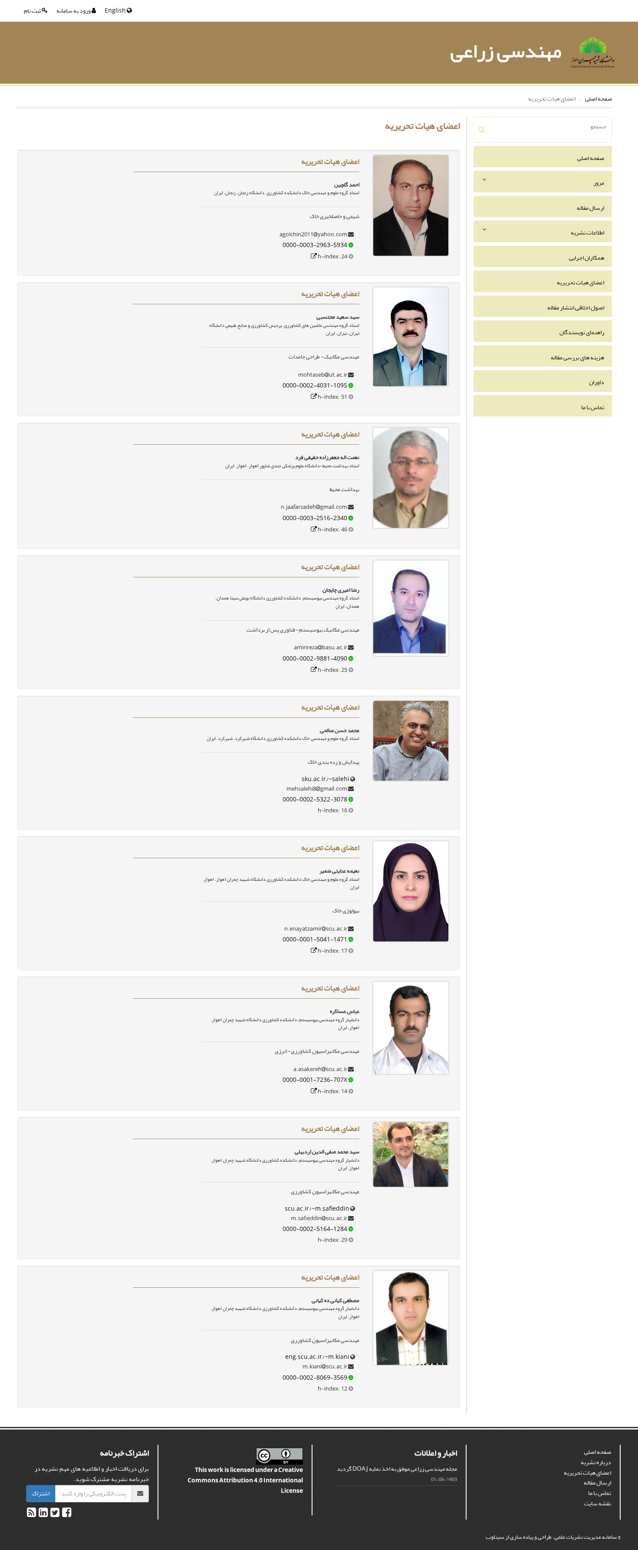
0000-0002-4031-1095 (315, 385)
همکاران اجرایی (586, 258)
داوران (596, 382)
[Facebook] (66, 1514)
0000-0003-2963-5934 (315, 245)
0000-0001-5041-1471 (315, 939)
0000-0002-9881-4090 (315, 658)
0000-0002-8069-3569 (315, 1378)
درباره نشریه (596, 1462)
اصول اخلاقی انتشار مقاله (575, 307)
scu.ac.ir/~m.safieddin (317, 1209)
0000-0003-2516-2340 (315, 518)
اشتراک (40, 1493)
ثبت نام (33, 10)
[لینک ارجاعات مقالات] (314, 256)
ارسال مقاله (590, 208)
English (116, 10)
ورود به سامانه (74, 10)
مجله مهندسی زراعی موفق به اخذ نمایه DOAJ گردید (397, 1469)
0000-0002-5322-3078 (315, 799)
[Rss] (31, 1514)
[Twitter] (54, 1514)
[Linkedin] (43, 1514)
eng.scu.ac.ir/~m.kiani (317, 1357)
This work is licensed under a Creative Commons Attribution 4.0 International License (245, 1480)
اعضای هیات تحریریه (580, 282)
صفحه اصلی (598, 98)
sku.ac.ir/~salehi (325, 779)
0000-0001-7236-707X (315, 1080)
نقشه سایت (597, 1503)
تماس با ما (592, 407)
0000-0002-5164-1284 (315, 1229)
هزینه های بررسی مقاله (577, 357)
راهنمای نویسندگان (581, 332)
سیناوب (495, 1537)
